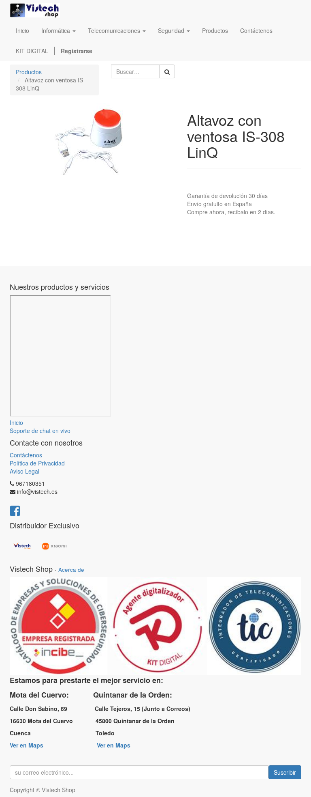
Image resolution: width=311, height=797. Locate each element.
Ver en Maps (26, 745)
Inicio (16, 422)
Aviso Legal (24, 471)
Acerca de (71, 569)
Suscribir (285, 772)
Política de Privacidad (37, 463)
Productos (29, 72)
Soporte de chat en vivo (40, 431)
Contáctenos (26, 455)
